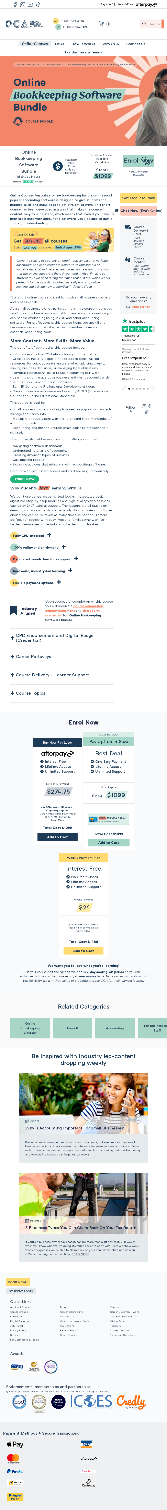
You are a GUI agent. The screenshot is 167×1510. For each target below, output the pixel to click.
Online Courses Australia (24, 24)
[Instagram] (144, 406)
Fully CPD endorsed (28, 536)
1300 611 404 (141, 306)
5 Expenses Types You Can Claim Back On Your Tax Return (80, 1227)
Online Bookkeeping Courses (80, 64)
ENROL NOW (25, 479)
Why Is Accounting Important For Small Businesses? (75, 1128)
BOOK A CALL (18, 1282)
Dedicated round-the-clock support (42, 559)
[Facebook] (149, 406)
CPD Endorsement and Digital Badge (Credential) (54, 638)
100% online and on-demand (35, 547)
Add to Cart (57, 837)
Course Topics (30, 693)
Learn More (57, 820)
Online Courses (53, 64)
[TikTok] (147, 412)
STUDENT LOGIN (21, 1291)
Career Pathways (33, 656)
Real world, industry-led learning (39, 571)
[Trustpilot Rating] (28, 181)
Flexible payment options (33, 583)
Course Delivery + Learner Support (52, 674)
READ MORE (80, 1154)
